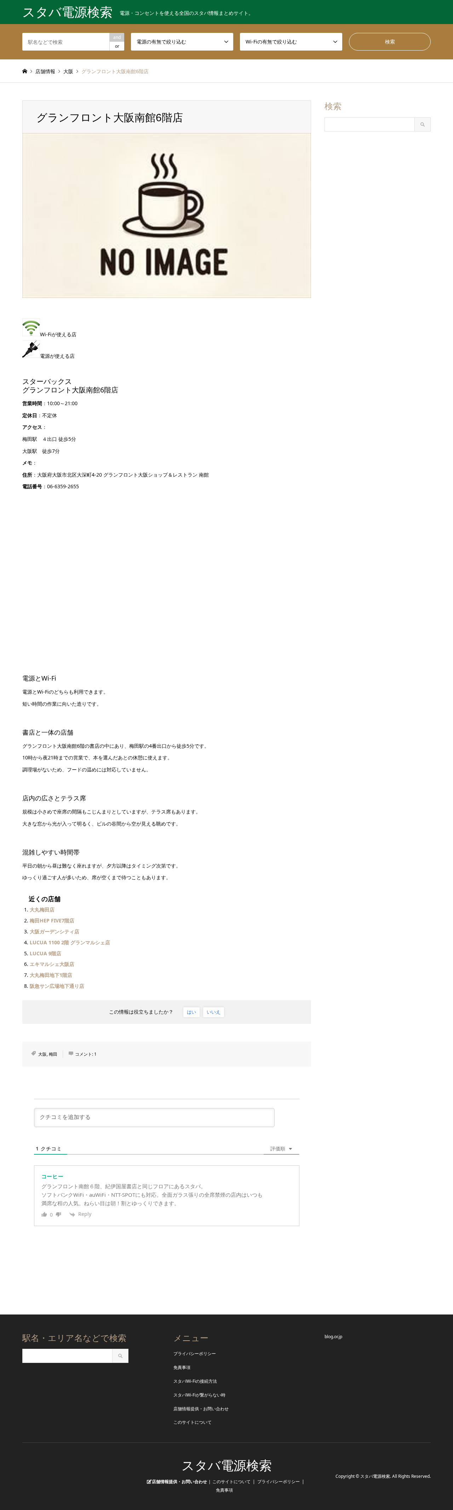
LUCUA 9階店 (45, 953)
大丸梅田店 (42, 909)
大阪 (42, 1054)
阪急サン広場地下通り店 (57, 986)
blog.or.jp (333, 1337)
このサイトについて (192, 1422)
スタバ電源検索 (227, 1465)
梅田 (53, 1054)
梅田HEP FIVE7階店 (52, 920)
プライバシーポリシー (194, 1354)
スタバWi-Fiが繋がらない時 (199, 1395)
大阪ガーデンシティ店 (54, 931)
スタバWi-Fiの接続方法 (195, 1381)
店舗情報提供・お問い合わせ (201, 1409)
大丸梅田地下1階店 (51, 975)
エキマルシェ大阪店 (52, 964)
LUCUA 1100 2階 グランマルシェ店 (70, 942)
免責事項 (181, 1367)
